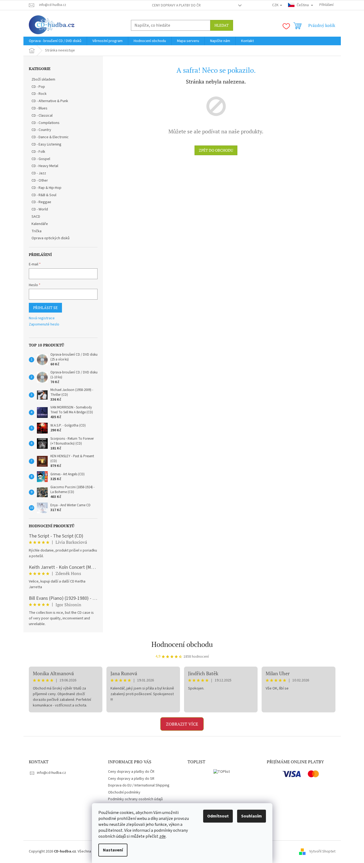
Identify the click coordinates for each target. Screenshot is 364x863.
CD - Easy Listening (46, 144)
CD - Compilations (46, 123)
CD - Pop (38, 86)
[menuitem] (55, 41)
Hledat (221, 25)
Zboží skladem (43, 79)
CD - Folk (38, 151)
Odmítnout (218, 816)
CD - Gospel (41, 159)
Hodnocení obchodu (182, 644)
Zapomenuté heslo (44, 324)
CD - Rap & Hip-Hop (46, 187)
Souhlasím (251, 816)
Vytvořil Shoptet (322, 851)
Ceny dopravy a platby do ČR (176, 5)
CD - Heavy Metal (45, 166)
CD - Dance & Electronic (50, 137)
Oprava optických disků (51, 238)
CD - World (40, 209)
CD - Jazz (39, 173)
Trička (36, 231)
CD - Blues (39, 108)
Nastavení (113, 850)
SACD (36, 216)
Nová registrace (42, 318)
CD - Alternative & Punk (50, 101)
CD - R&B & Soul (44, 195)
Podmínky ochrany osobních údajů (135, 799)
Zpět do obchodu (216, 150)
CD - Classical (42, 115)
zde (162, 836)
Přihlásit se (45, 307)
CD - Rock (39, 93)
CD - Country (41, 130)
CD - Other (40, 180)
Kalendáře (40, 224)
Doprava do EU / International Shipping (138, 785)
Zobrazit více (182, 724)
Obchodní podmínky (124, 792)
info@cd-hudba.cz (51, 772)
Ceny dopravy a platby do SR (131, 778)
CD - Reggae (41, 202)
